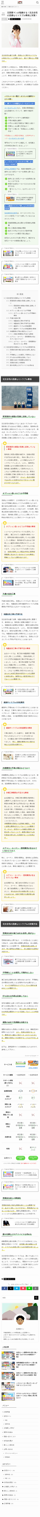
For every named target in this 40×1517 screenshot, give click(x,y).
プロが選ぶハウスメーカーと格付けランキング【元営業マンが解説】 (25, 253)
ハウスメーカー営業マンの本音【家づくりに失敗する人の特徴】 (25, 266)
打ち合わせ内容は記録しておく (20, 357)
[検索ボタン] (37, 2)
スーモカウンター (10, 108)
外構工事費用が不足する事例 (23, 334)
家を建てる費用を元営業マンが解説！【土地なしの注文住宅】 (25, 909)
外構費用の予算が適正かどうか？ (21, 331)
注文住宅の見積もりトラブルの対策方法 (20, 347)
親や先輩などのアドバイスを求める (22, 365)
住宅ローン (7, 1416)
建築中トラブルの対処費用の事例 (25, 329)
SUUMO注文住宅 (10, 213)
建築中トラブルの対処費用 (23, 326)
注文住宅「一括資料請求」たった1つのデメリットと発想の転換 (26, 1174)
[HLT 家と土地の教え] (20, 2)
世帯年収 (7, 1424)
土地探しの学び (9, 1428)
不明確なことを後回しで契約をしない (22, 355)
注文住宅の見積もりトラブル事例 (18, 298)
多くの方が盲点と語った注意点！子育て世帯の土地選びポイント (25, 691)
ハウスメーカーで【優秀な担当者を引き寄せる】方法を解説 (25, 1223)
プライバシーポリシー (11, 1453)
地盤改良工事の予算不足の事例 (24, 323)
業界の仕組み (8, 1432)
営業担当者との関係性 (17, 362)
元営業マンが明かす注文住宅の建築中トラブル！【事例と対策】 (25, 757)
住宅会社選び (8, 1441)
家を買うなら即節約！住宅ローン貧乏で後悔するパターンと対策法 (25, 279)
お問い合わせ (8, 1449)
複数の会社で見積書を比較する (20, 360)
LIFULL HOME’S (10, 169)
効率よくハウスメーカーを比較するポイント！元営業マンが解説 (25, 569)
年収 (6, 1420)
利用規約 (7, 1457)
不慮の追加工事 (15, 318)
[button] (4, 1288)
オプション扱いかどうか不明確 (20, 310)
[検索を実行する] (36, 1298)
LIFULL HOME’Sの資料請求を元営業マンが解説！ (24, 198)
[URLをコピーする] (35, 1288)
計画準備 (7, 1412)
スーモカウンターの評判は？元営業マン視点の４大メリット (24, 154)
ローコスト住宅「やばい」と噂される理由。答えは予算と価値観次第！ (25, 582)
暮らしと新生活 (9, 1445)
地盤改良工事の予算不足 (22, 321)
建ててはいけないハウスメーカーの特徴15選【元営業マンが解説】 (25, 961)
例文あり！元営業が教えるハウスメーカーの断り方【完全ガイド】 (25, 1187)
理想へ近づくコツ (15, 19)
